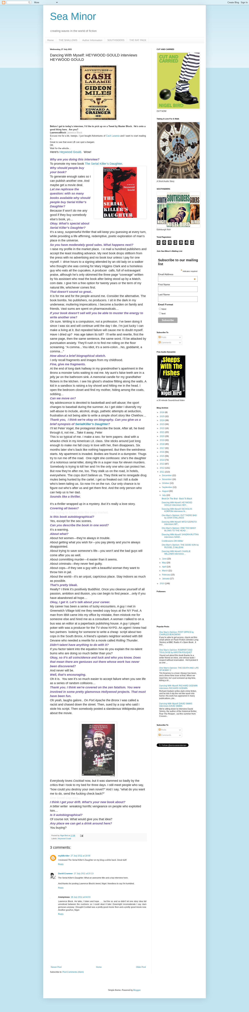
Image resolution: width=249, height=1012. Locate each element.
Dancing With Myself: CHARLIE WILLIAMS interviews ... (176, 552)
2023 (162, 424)
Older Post (141, 967)
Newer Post (56, 967)
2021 (162, 432)
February (166, 575)
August (165, 491)
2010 (162, 583)
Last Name (164, 294)
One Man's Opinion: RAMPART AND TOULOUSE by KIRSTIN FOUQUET (175, 651)
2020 (162, 436)
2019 (162, 440)
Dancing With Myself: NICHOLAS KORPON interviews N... (177, 510)
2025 (162, 416)
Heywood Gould (64, 838)
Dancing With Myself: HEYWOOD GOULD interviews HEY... (177, 503)
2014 (162, 460)
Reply (61, 864)
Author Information (92, 40)
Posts (163, 337)
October (166, 483)
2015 (162, 456)
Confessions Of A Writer (172, 541)
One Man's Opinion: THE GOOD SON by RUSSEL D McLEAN (180, 546)
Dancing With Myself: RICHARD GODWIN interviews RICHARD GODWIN (178, 686)
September (167, 487)
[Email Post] (81, 835)
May (164, 562)
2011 (162, 472)
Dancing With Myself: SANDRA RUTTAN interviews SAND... (180, 535)
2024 (162, 420)
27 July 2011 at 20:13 (84, 873)
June (164, 559)
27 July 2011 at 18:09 (80, 856)
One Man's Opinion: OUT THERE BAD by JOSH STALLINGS (179, 516)
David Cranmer (65, 873)
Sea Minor (73, 16)
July (164, 495)
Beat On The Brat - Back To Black (177, 498)
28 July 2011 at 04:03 (80, 897)
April (164, 567)
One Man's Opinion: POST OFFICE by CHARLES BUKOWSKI (176, 633)
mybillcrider (64, 856)
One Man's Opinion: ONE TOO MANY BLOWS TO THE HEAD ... (179, 529)
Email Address (177, 274)
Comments (166, 342)
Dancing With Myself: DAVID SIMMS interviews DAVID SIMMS (175, 704)
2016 (162, 452)
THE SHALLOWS (68, 40)
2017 (162, 448)
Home (50, 40)
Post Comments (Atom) (73, 972)
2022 (162, 428)
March (165, 570)
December (167, 475)
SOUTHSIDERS (115, 40)
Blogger (136, 990)
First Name (164, 284)
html (164, 309)
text (163, 313)
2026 (162, 412)
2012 (162, 468)
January (166, 578)
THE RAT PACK (137, 40)
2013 (162, 464)
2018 (162, 444)
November (167, 479)
